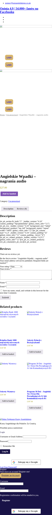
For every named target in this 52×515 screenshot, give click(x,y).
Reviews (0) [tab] (22, 209)
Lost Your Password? (8, 467)
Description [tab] (8, 209)
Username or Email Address (11, 437)
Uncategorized (12, 115)
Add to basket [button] (8, 354)
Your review (5, 269)
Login (9, 57)
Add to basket (9, 194)
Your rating (5, 266)
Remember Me (9, 446)
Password (4, 441)
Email (3, 286)
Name (3, 283)
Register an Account (11, 475)
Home (2, 115)
